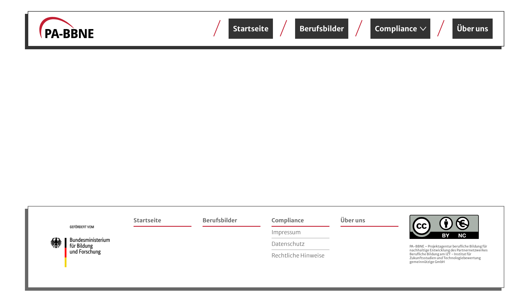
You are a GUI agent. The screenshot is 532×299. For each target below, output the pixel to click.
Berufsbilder (322, 28)
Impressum (286, 232)
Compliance (396, 28)
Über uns (472, 28)
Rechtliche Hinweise (298, 255)
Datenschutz (288, 243)
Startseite (250, 28)
